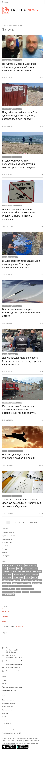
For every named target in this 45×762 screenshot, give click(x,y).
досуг (10, 577)
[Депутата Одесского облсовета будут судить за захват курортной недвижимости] (22, 330)
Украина (13, 571)
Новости (14, 60)
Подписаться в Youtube (13, 671)
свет (17, 589)
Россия (24, 568)
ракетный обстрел (8, 589)
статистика (6, 592)
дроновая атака (18, 577)
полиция (27, 583)
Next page (33, 522)
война (28, 574)
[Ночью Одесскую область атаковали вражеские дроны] (22, 427)
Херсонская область (24, 571)
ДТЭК (4, 568)
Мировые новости (7, 539)
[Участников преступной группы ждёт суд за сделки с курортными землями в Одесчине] (22, 472)
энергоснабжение (8, 595)
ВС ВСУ (5, 565)
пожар (21, 583)
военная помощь (19, 574)
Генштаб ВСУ (19, 565)
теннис (18, 592)
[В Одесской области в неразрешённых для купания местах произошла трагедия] (22, 133)
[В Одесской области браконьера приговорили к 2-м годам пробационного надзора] (22, 233)
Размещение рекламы (9, 690)
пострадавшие (37, 583)
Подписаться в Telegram (14, 664)
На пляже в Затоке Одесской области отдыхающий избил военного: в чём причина (19, 67)
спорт (32, 589)
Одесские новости (12, 257)
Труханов (6, 571)
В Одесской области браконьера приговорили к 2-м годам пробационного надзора (21, 264)
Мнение (4, 552)
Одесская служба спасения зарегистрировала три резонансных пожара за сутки (19, 409)
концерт (34, 577)
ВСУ (11, 565)
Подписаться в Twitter (13, 667)
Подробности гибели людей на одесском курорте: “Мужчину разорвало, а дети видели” (19, 115)
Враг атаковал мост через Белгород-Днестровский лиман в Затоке (21, 312)
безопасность (7, 574)
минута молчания (35, 580)
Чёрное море (37, 571)
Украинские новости (8, 536)
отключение (6, 583)
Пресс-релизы (6, 556)
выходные (35, 574)
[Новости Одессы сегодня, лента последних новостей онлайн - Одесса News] (22, 10)
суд (13, 592)
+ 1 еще (20, 60)
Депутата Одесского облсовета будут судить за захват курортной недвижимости (21, 361)
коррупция (16, 580)
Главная (4, 680)
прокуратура (27, 586)
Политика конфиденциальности (12, 687)
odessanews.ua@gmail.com (14, 657)
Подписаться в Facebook (14, 661)
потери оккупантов (15, 586)
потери (5, 586)
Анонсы (4, 549)
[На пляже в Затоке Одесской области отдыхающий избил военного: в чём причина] (22, 36)
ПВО (18, 568)
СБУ (30, 568)
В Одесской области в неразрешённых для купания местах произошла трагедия (18, 164)
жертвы (28, 577)
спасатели (24, 589)
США (35, 568)
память (15, 583)
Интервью (5, 546)
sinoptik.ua (19, 626)
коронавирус (7, 580)
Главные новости (7, 60)
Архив (4, 684)
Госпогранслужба (30, 565)
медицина (25, 580)
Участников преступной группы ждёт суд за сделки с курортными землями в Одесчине (21, 503)
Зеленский (12, 568)
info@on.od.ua (10, 655)
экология (25, 592)
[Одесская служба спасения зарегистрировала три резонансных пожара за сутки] (22, 378)
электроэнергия (35, 592)
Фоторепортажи (7, 542)
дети (4, 577)
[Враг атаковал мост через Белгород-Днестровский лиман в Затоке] (22, 281)
